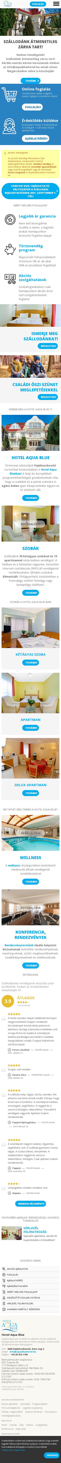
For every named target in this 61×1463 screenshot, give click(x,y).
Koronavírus (51, 1411)
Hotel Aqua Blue (31, 457)
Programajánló (40, 1403)
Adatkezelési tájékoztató (13, 1450)
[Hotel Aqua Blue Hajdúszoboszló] (30, 1326)
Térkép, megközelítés (12, 1411)
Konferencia (7, 1428)
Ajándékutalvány (17, 1286)
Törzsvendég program (31, 247)
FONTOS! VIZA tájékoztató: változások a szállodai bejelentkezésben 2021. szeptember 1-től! (30, 191)
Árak (21, 1424)
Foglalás (38, 4)
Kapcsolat (21, 1428)
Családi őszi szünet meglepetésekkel (35, 387)
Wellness (30, 857)
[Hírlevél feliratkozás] (12, 1239)
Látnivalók (25, 1403)
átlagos (25, 998)
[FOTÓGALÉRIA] (30, 450)
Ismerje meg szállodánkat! (41, 336)
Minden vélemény (30, 1203)
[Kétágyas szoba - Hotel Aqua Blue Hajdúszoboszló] (30, 627)
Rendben (51, 1455)
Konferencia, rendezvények (30, 934)
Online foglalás (36, 89)
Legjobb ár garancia (37, 216)
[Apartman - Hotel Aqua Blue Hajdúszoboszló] (30, 693)
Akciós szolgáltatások (32, 277)
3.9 (8, 1001)
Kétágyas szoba (31, 654)
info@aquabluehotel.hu (23, 1351)
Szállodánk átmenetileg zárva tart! (30, 44)
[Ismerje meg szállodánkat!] (30, 326)
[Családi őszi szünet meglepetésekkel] (30, 377)
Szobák (30, 548)
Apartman (31, 719)
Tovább (30, 80)
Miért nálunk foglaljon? (22, 1291)
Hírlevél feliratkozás (20, 1303)
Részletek (48, 346)
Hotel (4, 1424)
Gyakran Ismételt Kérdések (23, 1309)
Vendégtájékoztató (11, 1415)
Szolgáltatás (41, 1424)
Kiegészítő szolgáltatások (23, 1297)
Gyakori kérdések (34, 1411)
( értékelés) (23, 1006)
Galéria (29, 1424)
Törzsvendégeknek (11, 1407)
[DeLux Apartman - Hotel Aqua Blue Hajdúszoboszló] (30, 758)
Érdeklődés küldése (40, 120)
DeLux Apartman (31, 784)
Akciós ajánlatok (17, 1268)
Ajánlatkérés (35, 138)
